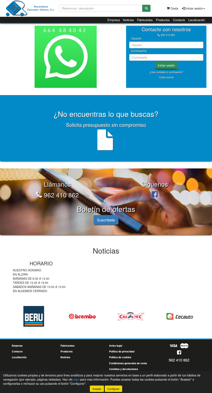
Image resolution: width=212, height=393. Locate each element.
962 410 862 (168, 35)
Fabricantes (145, 20)
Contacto (179, 20)
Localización (196, 20)
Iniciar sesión (166, 65)
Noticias (128, 20)
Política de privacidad (121, 351)
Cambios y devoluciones (123, 369)
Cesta (174, 8)
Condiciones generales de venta (128, 363)
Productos (163, 20)
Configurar (113, 389)
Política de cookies (120, 357)
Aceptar (97, 389)
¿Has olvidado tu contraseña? (166, 72)
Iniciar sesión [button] (194, 8)
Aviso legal (115, 345)
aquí (76, 379)
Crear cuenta (166, 77)
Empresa (113, 20)
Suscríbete (106, 219)
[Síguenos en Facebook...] (154, 194)
